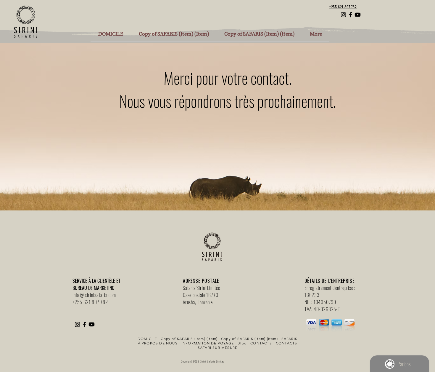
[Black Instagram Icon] (343, 14)
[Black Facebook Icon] (350, 14)
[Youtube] (357, 14)
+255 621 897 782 (90, 302)
